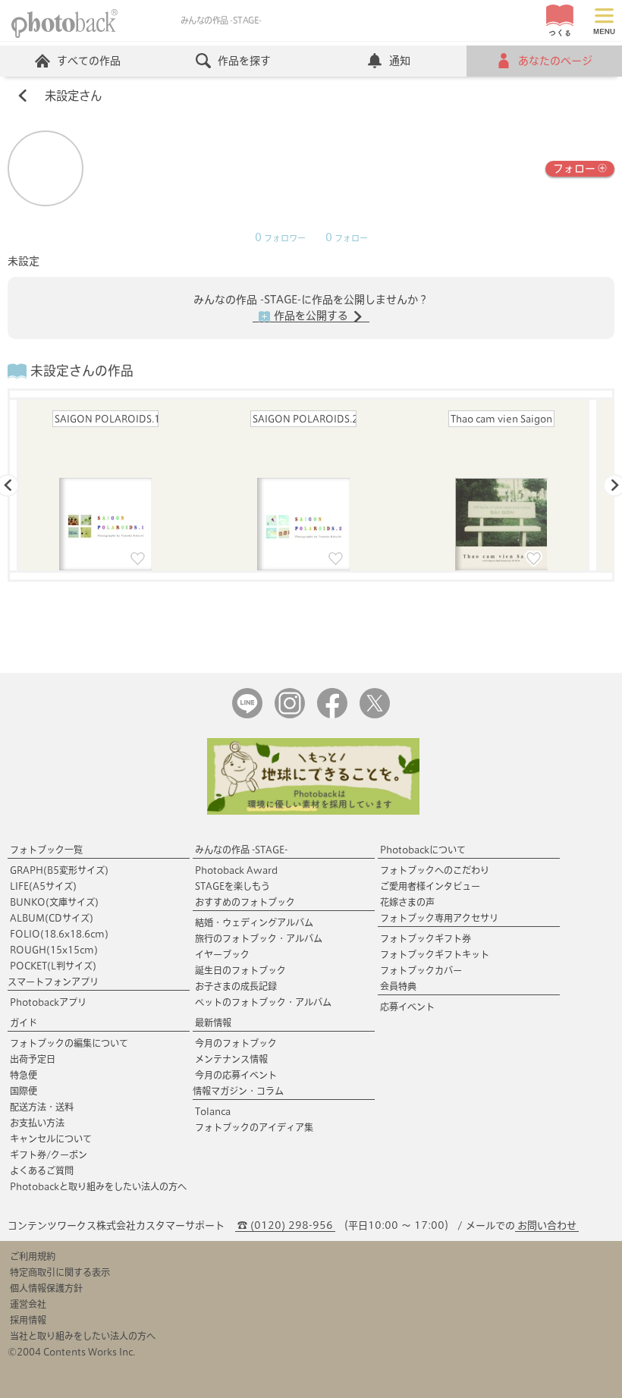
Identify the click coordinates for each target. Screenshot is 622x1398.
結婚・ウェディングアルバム (254, 922)
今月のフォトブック (236, 1043)
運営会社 (28, 1303)
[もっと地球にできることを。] (313, 811)
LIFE (43, 886)
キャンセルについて (51, 1138)
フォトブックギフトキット (434, 954)
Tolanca (213, 1111)
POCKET (53, 965)
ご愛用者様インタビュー (430, 886)
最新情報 (213, 1022)
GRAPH (59, 870)
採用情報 (28, 1319)
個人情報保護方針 (46, 1288)
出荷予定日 (32, 1058)
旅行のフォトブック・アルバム (258, 938)
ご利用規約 (32, 1256)
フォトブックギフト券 (425, 938)
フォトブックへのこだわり (434, 870)
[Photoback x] (374, 715)
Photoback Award (236, 870)
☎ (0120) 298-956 (285, 1225)
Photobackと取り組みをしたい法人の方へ (98, 1186)
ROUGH (54, 949)
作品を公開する (311, 315)
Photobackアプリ (48, 1002)
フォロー (574, 168)
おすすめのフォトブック (245, 901)
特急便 (23, 1074)
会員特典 (398, 986)
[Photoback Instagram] (289, 715)
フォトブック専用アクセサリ (439, 917)
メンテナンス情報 (231, 1058)
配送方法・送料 (42, 1106)
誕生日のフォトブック (240, 970)
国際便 (23, 1090)
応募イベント (407, 1006)
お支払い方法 (37, 1122)
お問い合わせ (546, 1225)
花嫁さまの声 (407, 901)
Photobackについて (423, 849)
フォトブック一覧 (46, 849)
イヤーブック (222, 954)
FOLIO (59, 933)
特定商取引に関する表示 (60, 1272)
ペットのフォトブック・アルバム (263, 1002)
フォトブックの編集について (69, 1043)
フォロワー (280, 238)
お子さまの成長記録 (236, 986)
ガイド (23, 1022)
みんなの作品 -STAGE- (241, 849)
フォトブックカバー (421, 970)
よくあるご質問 (42, 1170)
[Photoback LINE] (247, 715)
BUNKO (54, 901)
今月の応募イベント (236, 1074)
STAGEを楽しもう (232, 886)
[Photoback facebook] (332, 715)
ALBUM (51, 917)
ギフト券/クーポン (48, 1154)
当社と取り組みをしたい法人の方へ (83, 1335)
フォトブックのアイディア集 (254, 1127)
